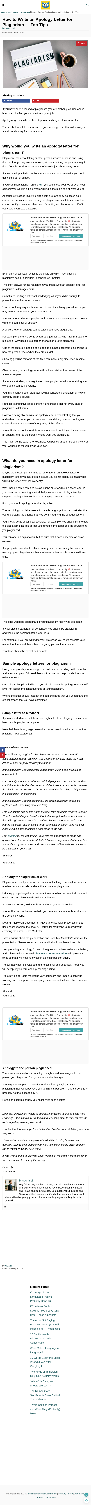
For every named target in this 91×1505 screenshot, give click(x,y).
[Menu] (3, 5)
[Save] (81, 43)
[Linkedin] (5, 1206)
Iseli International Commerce (42, 1493)
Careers (39, 1497)
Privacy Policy (65, 1493)
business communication (51, 953)
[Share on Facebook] (2, 749)
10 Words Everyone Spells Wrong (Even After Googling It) (45, 1362)
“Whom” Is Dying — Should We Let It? (41, 1383)
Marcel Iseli (10, 28)
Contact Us (50, 1497)
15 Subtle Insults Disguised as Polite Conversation (41, 1338)
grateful (12, 835)
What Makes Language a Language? (44, 1350)
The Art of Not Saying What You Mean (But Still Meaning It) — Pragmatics (45, 1324)
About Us (79, 1493)
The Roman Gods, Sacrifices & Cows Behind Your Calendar (45, 1395)
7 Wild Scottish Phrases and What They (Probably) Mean (45, 1409)
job (40, 184)
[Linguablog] (45, 5)
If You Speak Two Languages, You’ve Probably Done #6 (41, 1297)
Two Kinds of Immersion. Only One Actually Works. (44, 1373)
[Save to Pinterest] (2, 755)
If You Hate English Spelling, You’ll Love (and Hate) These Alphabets (44, 1310)
